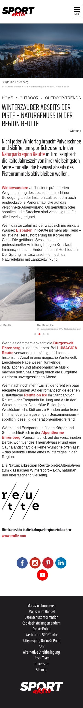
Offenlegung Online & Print (41, 640)
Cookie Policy (41, 628)
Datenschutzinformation (41, 617)
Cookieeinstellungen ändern (41, 623)
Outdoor (29, 98)
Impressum (41, 663)
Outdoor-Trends (63, 98)
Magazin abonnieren (41, 605)
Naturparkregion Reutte (23, 154)
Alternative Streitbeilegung (41, 652)
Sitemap (41, 669)
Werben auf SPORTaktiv (42, 634)
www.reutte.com (14, 535)
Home (7, 98)
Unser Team (42, 657)
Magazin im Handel (42, 611)
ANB (41, 646)
